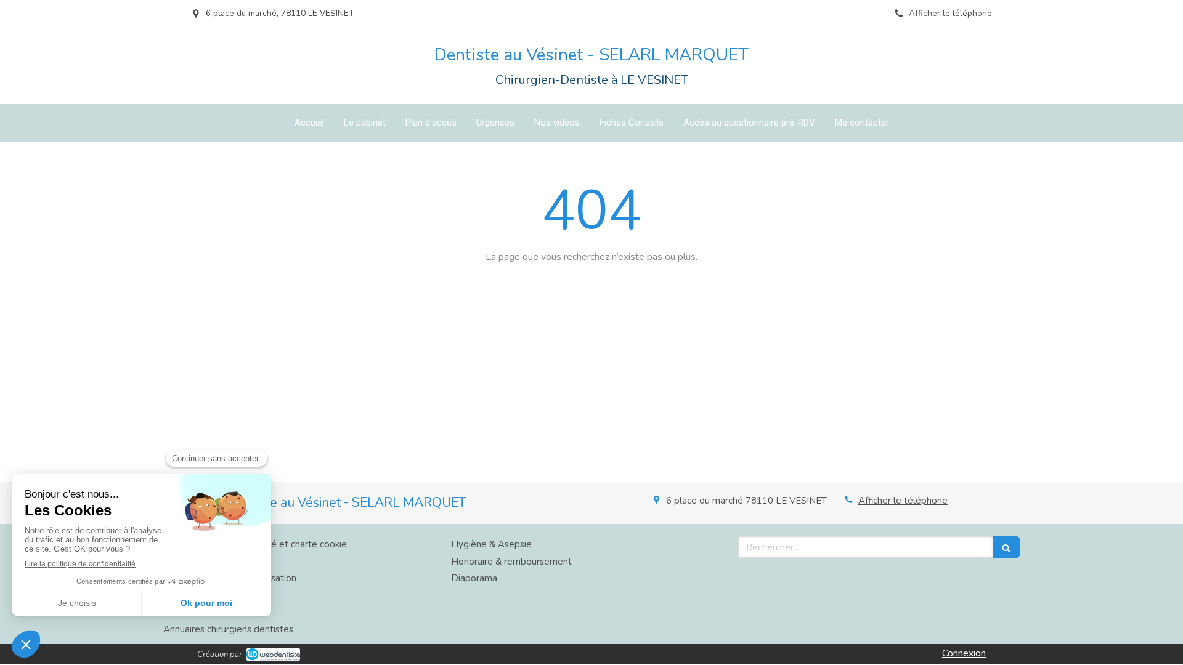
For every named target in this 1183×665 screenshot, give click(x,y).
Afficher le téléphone (950, 13)
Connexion (964, 653)
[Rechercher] (1006, 547)
